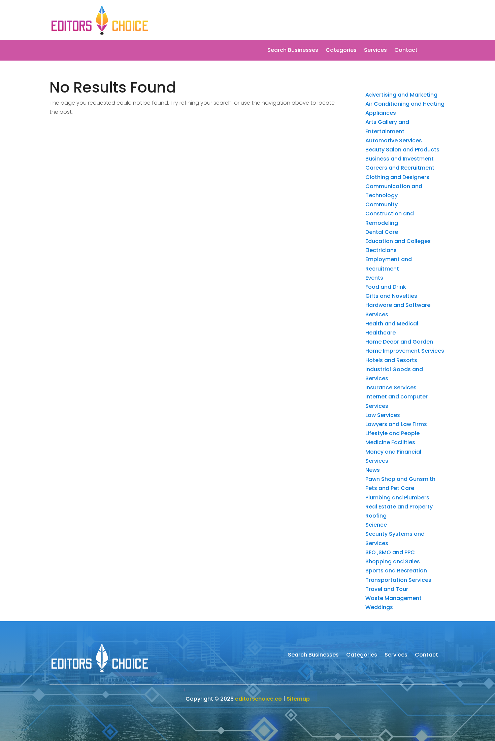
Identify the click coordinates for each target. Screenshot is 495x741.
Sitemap (298, 699)
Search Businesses (292, 51)
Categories (341, 51)
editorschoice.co (258, 699)
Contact (406, 51)
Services (375, 51)
